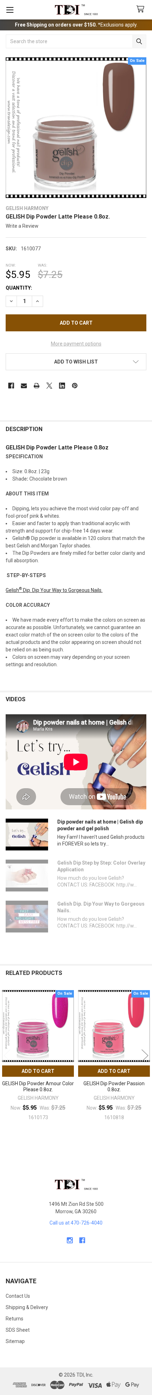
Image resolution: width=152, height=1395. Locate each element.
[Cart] (141, 9)
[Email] (23, 385)
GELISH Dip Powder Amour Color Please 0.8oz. (38, 1087)
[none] (76, 127)
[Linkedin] (62, 385)
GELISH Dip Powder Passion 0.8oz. (114, 1087)
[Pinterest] (74, 385)
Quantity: (19, 288)
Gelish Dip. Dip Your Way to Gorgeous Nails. (54, 590)
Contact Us (18, 1296)
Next (145, 1055)
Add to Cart (38, 1071)
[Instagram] (69, 1240)
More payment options (76, 344)
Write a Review (22, 226)
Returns (14, 1318)
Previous (7, 1055)
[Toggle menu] (9, 9)
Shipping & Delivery (27, 1307)
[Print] (36, 385)
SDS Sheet (18, 1330)
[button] (76, 361)
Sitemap (15, 1341)
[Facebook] (11, 385)
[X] (49, 385)
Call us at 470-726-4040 (76, 1223)
